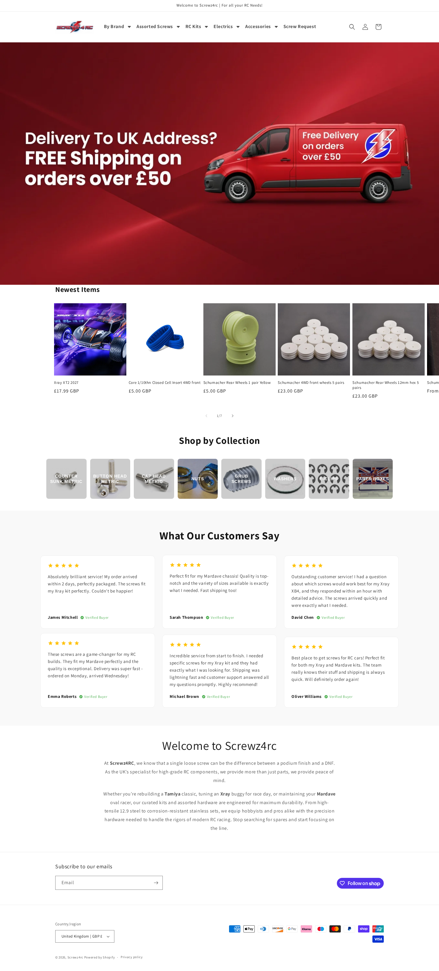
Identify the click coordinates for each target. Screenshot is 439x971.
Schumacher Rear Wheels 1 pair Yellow (237, 382)
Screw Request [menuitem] (299, 26)
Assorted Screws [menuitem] (154, 26)
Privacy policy (132, 957)
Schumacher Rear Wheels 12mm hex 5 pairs (385, 385)
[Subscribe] (155, 883)
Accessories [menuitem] (258, 26)
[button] (352, 26)
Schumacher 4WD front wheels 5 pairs (311, 382)
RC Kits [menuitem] (193, 26)
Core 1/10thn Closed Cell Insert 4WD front (165, 382)
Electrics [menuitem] (223, 26)
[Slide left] (206, 415)
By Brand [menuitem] (114, 26)
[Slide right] (232, 415)
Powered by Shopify (99, 957)
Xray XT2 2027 (66, 382)
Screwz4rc (75, 957)
